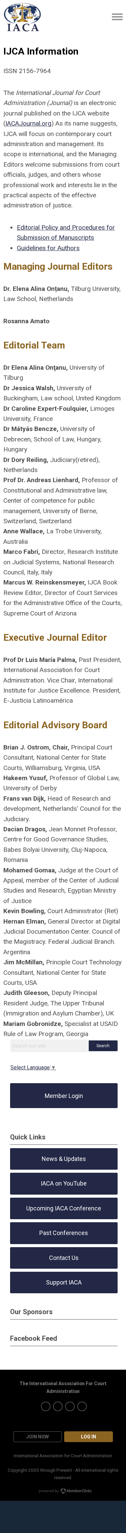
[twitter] (45, 1406)
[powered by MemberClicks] (63, 1492)
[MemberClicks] (22, 17)
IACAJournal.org (28, 123)
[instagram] (57, 1406)
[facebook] (70, 1406)
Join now (37, 1436)
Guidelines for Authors (48, 248)
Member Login (64, 1095)
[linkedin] (82, 1406)
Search (103, 1045)
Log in (88, 1436)
